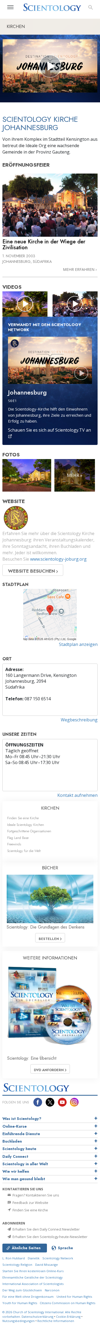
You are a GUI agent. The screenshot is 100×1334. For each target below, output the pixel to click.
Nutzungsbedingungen (18, 1321)
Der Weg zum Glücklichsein (22, 1290)
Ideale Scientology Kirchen (25, 824)
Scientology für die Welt (24, 850)
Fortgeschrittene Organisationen (29, 831)
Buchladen (12, 1141)
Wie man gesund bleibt (23, 1179)
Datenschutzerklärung (37, 1317)
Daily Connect (15, 1156)
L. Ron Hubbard (13, 1258)
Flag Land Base (18, 837)
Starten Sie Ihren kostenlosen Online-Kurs (32, 1271)
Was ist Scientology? (21, 1118)
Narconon (52, 1290)
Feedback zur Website (30, 1202)
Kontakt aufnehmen (77, 795)
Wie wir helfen (15, 1171)
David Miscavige (46, 1265)
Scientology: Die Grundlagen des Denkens (46, 927)
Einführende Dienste (21, 1133)
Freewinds (14, 844)
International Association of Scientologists (32, 1284)
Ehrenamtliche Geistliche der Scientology (32, 1277)
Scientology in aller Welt (25, 1164)
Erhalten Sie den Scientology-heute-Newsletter (49, 1236)
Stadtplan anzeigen (78, 644)
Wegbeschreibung (79, 720)
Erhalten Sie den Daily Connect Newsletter (46, 1229)
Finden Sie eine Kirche (23, 818)
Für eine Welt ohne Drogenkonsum (28, 1297)
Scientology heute (19, 1148)
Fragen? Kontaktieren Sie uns (35, 1195)
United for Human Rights (74, 1297)
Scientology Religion (17, 1265)
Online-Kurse (14, 1126)
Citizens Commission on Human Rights (67, 1303)
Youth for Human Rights (20, 1303)
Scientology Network (57, 1258)
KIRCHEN (50, 808)
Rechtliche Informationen (55, 1321)
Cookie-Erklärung (68, 1317)
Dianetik (33, 1258)
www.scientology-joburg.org (58, 559)
